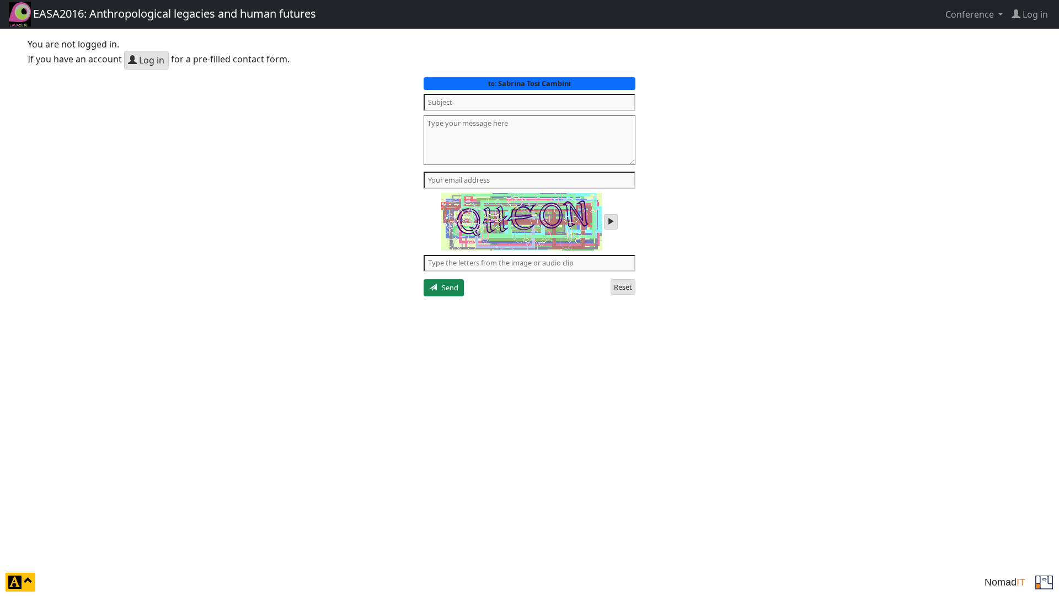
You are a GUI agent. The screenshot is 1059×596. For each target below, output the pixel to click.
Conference (970, 14)
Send (447, 287)
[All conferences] (1044, 581)
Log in (150, 60)
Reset (623, 287)
